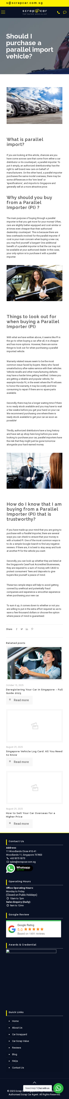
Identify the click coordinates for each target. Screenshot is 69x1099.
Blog (14, 1054)
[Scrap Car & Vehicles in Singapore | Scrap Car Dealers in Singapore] (34, 12)
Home (15, 1021)
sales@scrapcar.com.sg (23, 861)
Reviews (16, 1047)
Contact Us (18, 1067)
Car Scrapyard (19, 1034)
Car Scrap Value (20, 1041)
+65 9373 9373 (17, 858)
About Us (17, 1027)
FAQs (15, 1061)
